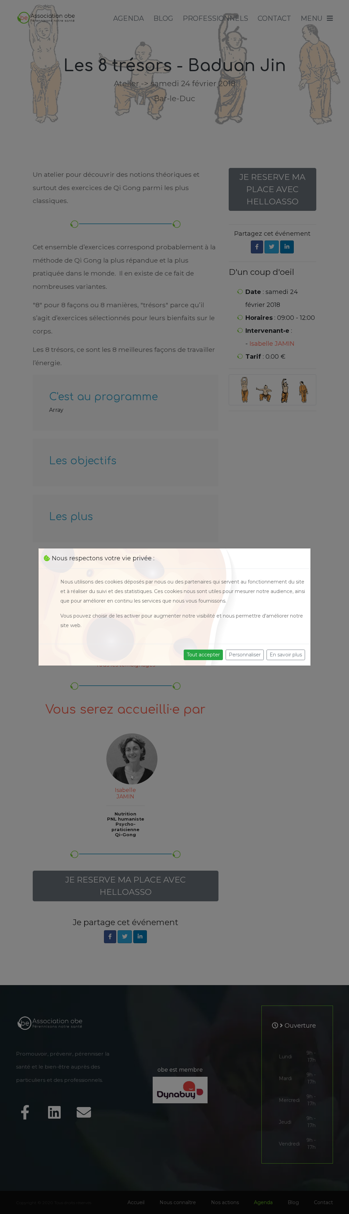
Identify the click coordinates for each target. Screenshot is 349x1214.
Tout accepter (203, 655)
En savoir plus (286, 655)
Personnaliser (245, 655)
